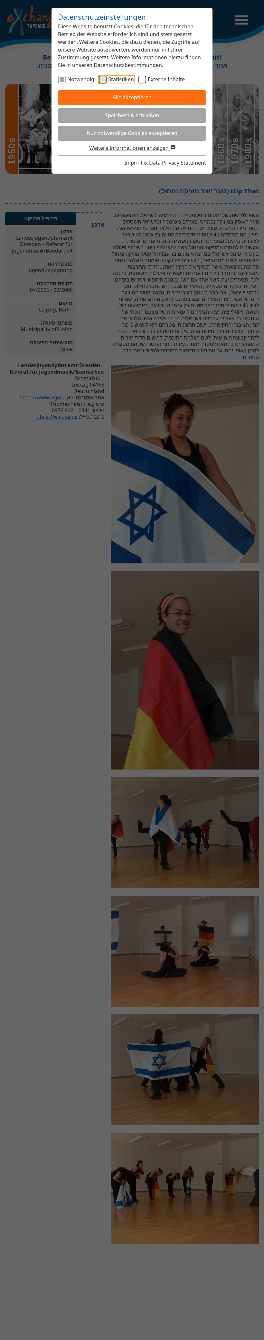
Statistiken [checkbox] (121, 79)
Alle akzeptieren (132, 97)
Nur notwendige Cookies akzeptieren (132, 133)
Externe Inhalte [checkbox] (166, 79)
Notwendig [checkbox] (80, 79)
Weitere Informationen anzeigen (129, 147)
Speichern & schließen (132, 115)
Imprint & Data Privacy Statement (165, 162)
